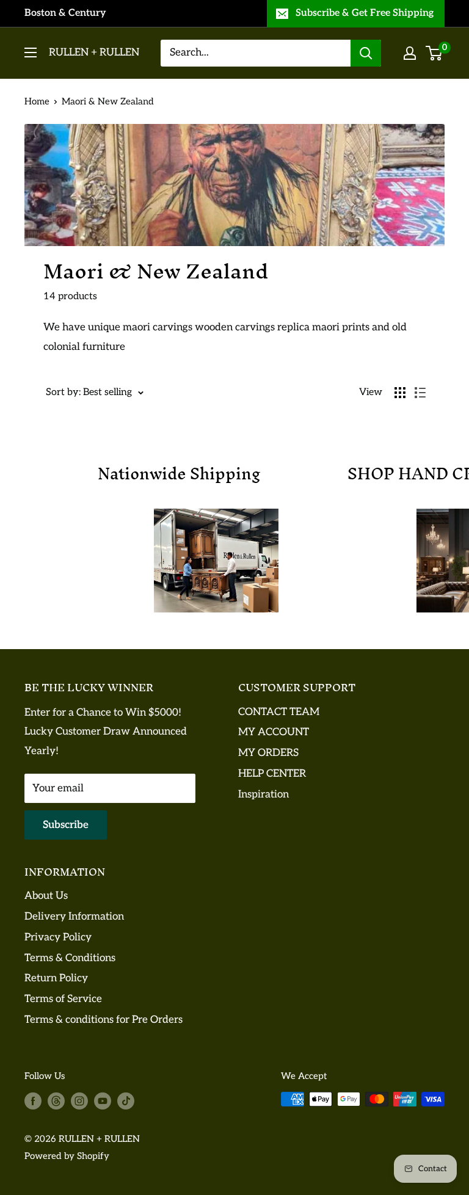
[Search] (366, 53)
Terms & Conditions (69, 958)
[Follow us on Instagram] (79, 1101)
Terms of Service (63, 999)
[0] (434, 53)
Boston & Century (65, 13)
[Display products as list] (420, 392)
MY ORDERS (268, 753)
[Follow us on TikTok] (125, 1101)
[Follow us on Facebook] (33, 1101)
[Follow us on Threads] (56, 1101)
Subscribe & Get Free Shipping (365, 13)
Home (36, 101)
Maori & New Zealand (108, 101)
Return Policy (56, 978)
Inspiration (263, 794)
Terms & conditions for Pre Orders (103, 1020)
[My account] (410, 53)
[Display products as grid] (399, 392)
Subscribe (66, 825)
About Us (46, 896)
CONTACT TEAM (278, 712)
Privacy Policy (58, 937)
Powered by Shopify (66, 1155)
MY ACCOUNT (273, 732)
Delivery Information (74, 916)
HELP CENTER (272, 774)
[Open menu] (30, 52)
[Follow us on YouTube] (102, 1101)
